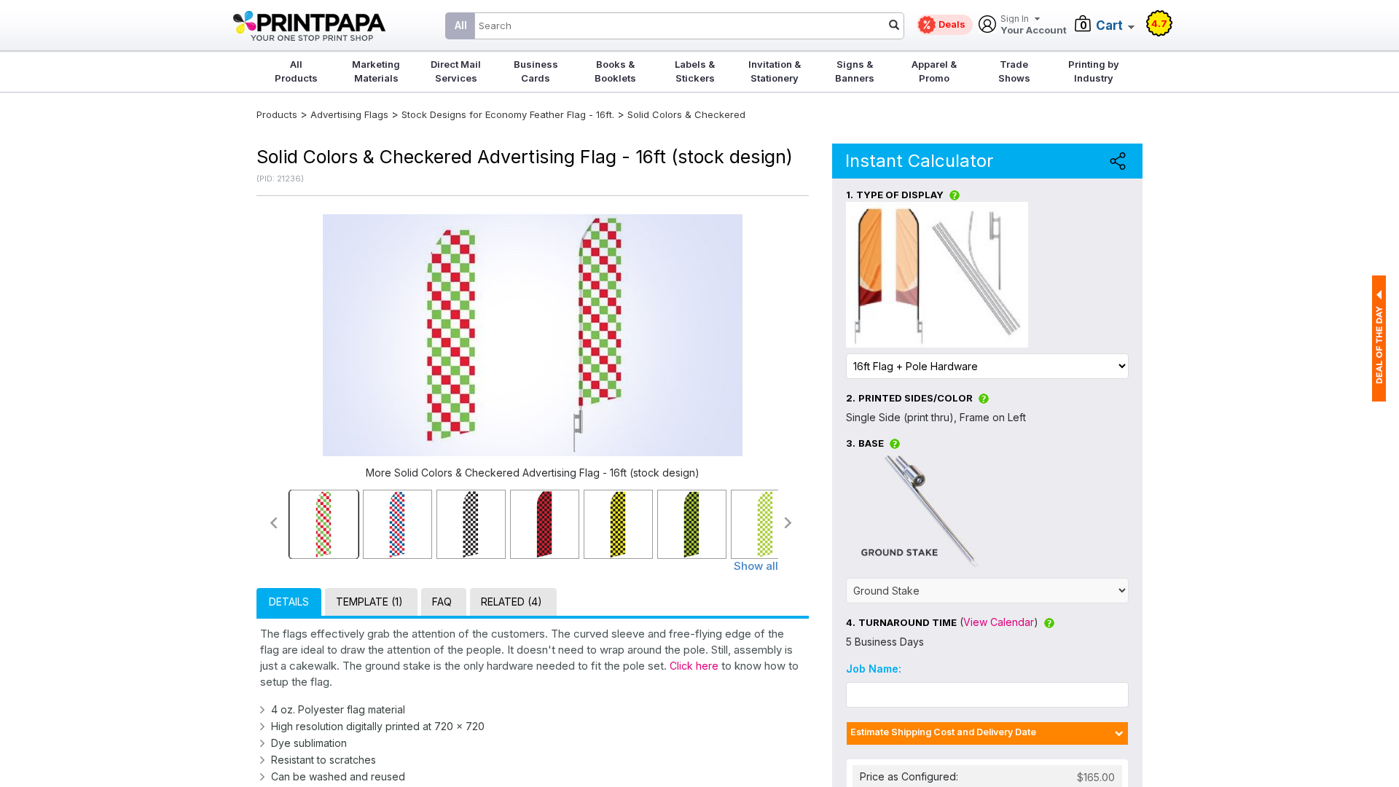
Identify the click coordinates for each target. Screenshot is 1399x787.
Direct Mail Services (456, 71)
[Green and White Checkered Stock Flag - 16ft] (765, 524)
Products (276, 114)
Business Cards (536, 71)
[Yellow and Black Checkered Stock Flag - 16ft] (618, 524)
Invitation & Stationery (774, 71)
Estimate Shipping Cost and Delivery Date (943, 732)
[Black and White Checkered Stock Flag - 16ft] (471, 524)
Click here (694, 665)
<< (272, 522)
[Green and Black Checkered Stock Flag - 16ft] (691, 524)
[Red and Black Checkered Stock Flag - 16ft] (544, 524)
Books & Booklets (615, 71)
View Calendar (998, 622)
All (461, 25)
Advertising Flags (349, 114)
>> (788, 522)
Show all (756, 566)
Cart (1109, 25)
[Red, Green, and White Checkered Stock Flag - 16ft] (323, 524)
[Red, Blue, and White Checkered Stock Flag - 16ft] (397, 524)
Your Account (1033, 25)
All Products (296, 71)
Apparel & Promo (934, 71)
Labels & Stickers (695, 71)
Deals (951, 24)
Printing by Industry (1093, 71)
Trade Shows (1014, 71)
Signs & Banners (854, 71)
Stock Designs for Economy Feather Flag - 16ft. (507, 114)
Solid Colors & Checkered (686, 114)
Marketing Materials (376, 71)
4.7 (1159, 23)
